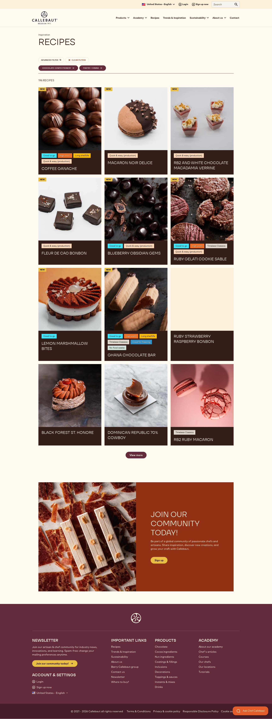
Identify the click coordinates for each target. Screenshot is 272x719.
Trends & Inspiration (174, 17)
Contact (234, 17)
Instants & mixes (165, 681)
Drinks (159, 687)
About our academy (211, 646)
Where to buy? (120, 681)
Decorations (162, 671)
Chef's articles (207, 651)
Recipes (155, 17)
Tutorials (204, 671)
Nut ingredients (164, 656)
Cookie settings (230, 711)
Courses (204, 656)
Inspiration (44, 34)
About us (116, 661)
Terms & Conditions (139, 711)
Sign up (159, 560)
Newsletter (118, 676)
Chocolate (161, 646)
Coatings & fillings (166, 661)
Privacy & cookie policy (166, 711)
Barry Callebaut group (125, 666)
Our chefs (205, 661)
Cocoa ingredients (166, 651)
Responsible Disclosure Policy (200, 711)
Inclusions (161, 666)
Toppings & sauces (166, 676)
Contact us (118, 671)
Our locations (207, 666)
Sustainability (119, 656)
